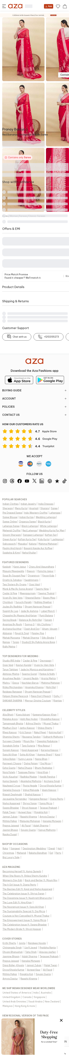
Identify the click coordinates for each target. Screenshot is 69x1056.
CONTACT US (11, 415)
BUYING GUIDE (12, 390)
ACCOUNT (9, 398)
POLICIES (8, 406)
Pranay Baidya (13, 129)
